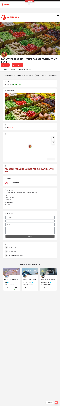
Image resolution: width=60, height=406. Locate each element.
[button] (29, 4)
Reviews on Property (24, 69)
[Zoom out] (53, 140)
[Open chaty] (56, 402)
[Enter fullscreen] (53, 143)
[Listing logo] (4, 55)
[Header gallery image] (30, 38)
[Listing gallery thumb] (30, 106)
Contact (13, 69)
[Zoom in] (53, 138)
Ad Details (4, 69)
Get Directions (51, 159)
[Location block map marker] (30, 146)
